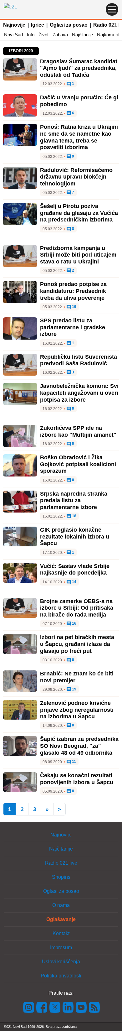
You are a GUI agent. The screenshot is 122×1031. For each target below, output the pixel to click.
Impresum (61, 947)
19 (73, 307)
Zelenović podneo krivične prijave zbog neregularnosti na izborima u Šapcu (77, 710)
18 (73, 516)
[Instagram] (28, 1007)
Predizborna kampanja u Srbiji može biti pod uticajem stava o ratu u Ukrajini (78, 255)
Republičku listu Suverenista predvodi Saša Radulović (78, 360)
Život (43, 34)
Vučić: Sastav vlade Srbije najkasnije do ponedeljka (74, 569)
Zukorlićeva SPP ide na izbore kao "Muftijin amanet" (78, 431)
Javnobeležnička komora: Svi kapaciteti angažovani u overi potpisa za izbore (79, 393)
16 (73, 624)
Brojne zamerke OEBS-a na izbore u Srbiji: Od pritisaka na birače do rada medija (76, 608)
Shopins (61, 877)
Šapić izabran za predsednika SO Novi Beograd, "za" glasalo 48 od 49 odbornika (79, 746)
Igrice (37, 25)
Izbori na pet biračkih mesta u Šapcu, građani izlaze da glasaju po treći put (77, 644)
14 (73, 582)
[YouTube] (81, 1007)
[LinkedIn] (68, 1007)
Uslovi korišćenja (61, 961)
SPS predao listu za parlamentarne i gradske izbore (72, 327)
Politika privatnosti (61, 975)
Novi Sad (13, 34)
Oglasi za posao (69, 25)
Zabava (60, 34)
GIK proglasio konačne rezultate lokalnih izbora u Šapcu (74, 536)
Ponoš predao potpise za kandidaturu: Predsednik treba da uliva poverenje (73, 291)
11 (73, 762)
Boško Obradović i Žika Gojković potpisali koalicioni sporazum (78, 464)
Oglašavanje (61, 919)
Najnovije (14, 25)
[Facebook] (41, 1007)
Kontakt (61, 933)
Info (30, 34)
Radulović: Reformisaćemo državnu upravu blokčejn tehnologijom (76, 177)
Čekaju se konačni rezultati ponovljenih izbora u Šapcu (76, 778)
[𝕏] (55, 1007)
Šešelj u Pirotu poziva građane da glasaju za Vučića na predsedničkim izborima (79, 213)
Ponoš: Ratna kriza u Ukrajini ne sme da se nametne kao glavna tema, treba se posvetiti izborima (79, 137)
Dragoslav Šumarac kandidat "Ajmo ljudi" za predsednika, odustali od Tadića (78, 68)
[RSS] (94, 1007)
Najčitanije (82, 34)
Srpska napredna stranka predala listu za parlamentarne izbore (73, 500)
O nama (61, 905)
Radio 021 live (61, 863)
